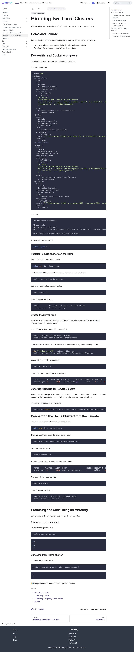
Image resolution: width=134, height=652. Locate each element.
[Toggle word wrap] (100, 73)
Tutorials (5, 21)
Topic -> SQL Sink (8, 30)
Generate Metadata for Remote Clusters (119, 24)
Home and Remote (116, 10)
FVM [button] (3, 44)
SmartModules (43, 3)
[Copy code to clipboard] (104, 73)
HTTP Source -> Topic (10, 25)
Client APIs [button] (5, 46)
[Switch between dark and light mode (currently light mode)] (108, 2)
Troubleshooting (7, 52)
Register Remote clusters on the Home (121, 16)
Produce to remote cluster (121, 33)
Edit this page (38, 609)
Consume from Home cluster (121, 36)
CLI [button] (3, 41)
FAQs (14, 637)
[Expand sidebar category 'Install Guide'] (26, 18)
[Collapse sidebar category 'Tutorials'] (26, 21)
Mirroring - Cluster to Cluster (12, 35)
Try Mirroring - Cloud (41, 593)
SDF (21, 3)
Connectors (33, 3)
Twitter (71, 637)
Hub (50, 3)
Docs (14, 634)
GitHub (71, 640)
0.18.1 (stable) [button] (84, 3)
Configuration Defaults (9, 49)
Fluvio (17, 3)
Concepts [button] (5, 38)
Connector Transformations (12, 27)
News (3, 55)
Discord (37, 602)
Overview (5, 15)
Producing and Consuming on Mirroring (120, 29)
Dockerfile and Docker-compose (120, 13)
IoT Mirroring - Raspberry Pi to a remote (48, 599)
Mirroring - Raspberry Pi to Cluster (13, 33)
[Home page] (33, 8)
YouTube (72, 643)
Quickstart (5, 12)
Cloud (26, 3)
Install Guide (6, 18)
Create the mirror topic (119, 20)
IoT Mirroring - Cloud (41, 596)
